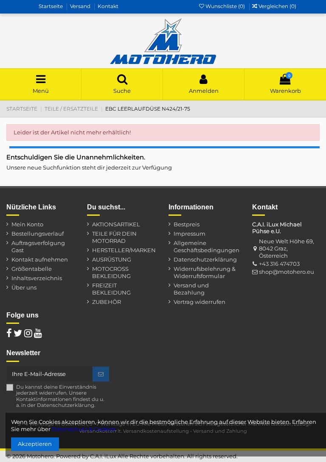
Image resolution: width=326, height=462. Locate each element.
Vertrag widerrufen (199, 301)
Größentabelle (31, 268)
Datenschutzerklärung (205, 259)
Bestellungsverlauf (37, 233)
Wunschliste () (225, 6)
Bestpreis (187, 224)
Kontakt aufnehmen (39, 259)
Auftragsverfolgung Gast (38, 246)
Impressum (189, 233)
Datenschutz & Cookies (83, 429)
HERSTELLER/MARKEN (124, 250)
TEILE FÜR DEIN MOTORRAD (114, 237)
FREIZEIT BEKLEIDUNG (111, 289)
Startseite (51, 6)
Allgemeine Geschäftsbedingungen (206, 246)
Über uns (24, 287)
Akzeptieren (35, 443)
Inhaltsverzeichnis (36, 278)
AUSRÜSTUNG (111, 259)
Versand (81, 6)
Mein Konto (27, 224)
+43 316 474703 (279, 263)
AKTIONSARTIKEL (116, 224)
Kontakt (108, 6)
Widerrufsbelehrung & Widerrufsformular (205, 272)
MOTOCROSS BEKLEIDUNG (111, 272)
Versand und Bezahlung (191, 289)
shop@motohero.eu (286, 271)
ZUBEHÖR (106, 301)
